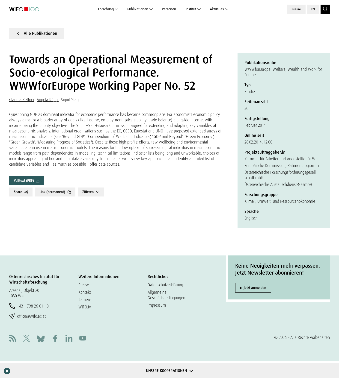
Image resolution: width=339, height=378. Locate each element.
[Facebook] (55, 338)
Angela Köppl (48, 99)
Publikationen (137, 9)
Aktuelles (217, 9)
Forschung (106, 9)
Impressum (157, 305)
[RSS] (12, 338)
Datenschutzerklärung (165, 284)
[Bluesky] (41, 338)
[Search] (325, 9)
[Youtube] (82, 338)
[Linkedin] (68, 338)
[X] (26, 338)
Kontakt (84, 292)
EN (313, 9)
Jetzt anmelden (255, 287)
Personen (169, 9)
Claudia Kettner (21, 99)
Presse (296, 9)
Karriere (84, 299)
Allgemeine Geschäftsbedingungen (166, 295)
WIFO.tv (84, 307)
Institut (190, 9)
